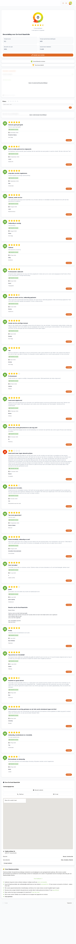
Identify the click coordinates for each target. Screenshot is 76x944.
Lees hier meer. (36, 892)
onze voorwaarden (42, 882)
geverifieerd (56, 890)
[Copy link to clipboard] (63, 3)
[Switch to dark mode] (66, 3)
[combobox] (38, 104)
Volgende (69, 903)
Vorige (6, 903)
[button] (38, 896)
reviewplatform (45, 884)
